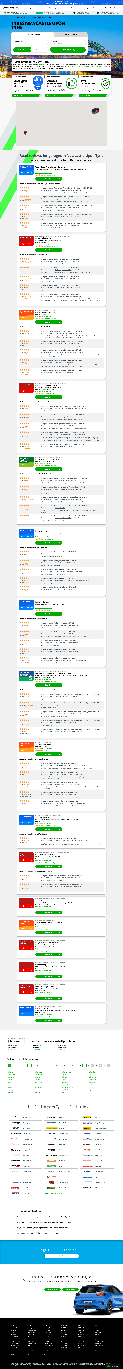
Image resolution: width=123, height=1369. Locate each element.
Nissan (26, 352)
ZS (26, 879)
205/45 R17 (64, 1337)
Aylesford (11, 1092)
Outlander (27, 448)
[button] (101, 8)
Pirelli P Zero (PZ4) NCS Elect (63, 774)
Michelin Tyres (48, 1326)
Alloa (10, 1079)
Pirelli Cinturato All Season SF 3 (64, 434)
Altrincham (93, 1079)
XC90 (26, 427)
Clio (26, 644)
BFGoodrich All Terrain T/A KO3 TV (65, 408)
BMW (26, 190)
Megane (27, 842)
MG (26, 878)
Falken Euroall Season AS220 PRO (65, 714)
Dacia (26, 408)
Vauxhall (27, 372)
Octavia (27, 218)
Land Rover (28, 803)
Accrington (92, 1074)
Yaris (26, 436)
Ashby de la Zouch (68, 1087)
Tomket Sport (59, 417)
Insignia (27, 786)
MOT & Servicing (83, 8)
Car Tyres (13, 1326)
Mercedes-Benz (29, 261)
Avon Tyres (30, 1328)
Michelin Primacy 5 (61, 480)
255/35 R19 (64, 1334)
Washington (89, 66)
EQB (26, 298)
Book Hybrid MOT (15, 1339)
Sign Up (61, 1256)
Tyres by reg (98, 1334)
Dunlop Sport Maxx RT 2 (62, 886)
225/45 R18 (64, 1339)
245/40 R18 (64, 1350)
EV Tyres (13, 1332)
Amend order (98, 1328)
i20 (26, 491)
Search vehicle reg (33, 34)
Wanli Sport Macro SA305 (63, 518)
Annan (10, 1085)
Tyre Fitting (69, 8)
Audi (26, 225)
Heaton (76, 66)
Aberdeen (38, 1072)
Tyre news (97, 1339)
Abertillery (92, 1072)
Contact (109, 8)
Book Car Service (15, 1341)
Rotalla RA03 (59, 446)
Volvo (26, 426)
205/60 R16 (81, 1343)
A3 (26, 227)
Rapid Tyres (47, 1334)
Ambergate (39, 1082)
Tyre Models (58, 8)
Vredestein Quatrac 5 (61, 333)
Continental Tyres (32, 1334)
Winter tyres (98, 1343)
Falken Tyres (31, 1341)
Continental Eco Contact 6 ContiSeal (66, 840)
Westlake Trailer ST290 (62, 784)
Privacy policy (43, 1354)
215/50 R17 (81, 1345)
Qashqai (27, 582)
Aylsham (38, 1092)
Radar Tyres (48, 1332)
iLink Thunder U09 (60, 722)
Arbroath (65, 1085)
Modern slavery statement (53, 1354)
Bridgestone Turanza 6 (62, 199)
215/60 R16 (81, 1350)
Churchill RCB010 (60, 794)
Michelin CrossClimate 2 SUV (64, 426)
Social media (98, 1348)
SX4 (26, 591)
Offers (94, 8)
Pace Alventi (58, 362)
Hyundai (27, 489)
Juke (26, 519)
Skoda (26, 216)
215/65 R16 (81, 1339)
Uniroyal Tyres (48, 1343)
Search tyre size (71, 34)
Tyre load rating (99, 1337)
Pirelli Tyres (47, 1330)
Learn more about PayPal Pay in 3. (27, 1365)
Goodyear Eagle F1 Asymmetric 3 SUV (66, 580)
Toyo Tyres (47, 1341)
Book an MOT (52, 1290)
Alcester (65, 1077)
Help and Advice (99, 1322)
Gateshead (69, 66)
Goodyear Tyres (32, 1343)
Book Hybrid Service (16, 1345)
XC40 (26, 715)
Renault (27, 643)
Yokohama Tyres (49, 1348)
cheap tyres (40, 65)
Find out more (51, 95)
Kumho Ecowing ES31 (61, 207)
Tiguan (27, 662)
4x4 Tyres (13, 1330)
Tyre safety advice (99, 1350)
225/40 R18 (64, 1326)
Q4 (26, 364)
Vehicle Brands (45, 8)
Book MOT (13, 1334)
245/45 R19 (81, 1341)
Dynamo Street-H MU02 (62, 563)
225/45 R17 (64, 1330)
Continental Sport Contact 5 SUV (65, 660)
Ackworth (11, 1077)
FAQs (96, 1326)
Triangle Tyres (48, 1350)
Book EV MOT (14, 1337)
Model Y (27, 776)
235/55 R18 (81, 1328)
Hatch (26, 564)
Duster (27, 410)
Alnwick (37, 1079)
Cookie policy (35, 1354)
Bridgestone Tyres (32, 1332)
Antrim (37, 1085)
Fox (26, 209)
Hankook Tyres (31, 1345)
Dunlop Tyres (31, 1337)
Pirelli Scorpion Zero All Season (64, 803)
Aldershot (92, 1077)
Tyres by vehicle (99, 1332)
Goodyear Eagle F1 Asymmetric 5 (65, 765)
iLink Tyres (30, 1348)
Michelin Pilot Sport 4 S (62, 261)
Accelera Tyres (31, 1326)
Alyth (10, 1082)
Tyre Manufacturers (33, 1322)
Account (114, 8)
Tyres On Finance (15, 1348)
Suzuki (26, 589)
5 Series (27, 271)
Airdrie (37, 1077)
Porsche (27, 765)
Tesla (26, 774)
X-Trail (26, 354)
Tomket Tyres (48, 1339)
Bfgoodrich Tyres (32, 1330)
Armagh (11, 1087)
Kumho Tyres (31, 1350)
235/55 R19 (64, 1348)
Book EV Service (15, 1343)
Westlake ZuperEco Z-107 (62, 878)
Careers (74, 1354)
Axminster (65, 1090)
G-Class (27, 707)
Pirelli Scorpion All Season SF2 (64, 352)
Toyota (26, 434)
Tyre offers (97, 1330)
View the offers (18, 95)
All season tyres (99, 1341)
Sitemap (62, 1354)
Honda (26, 480)
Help (105, 8)
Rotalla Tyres (48, 1337)
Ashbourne (39, 1087)
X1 (26, 556)
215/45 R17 (81, 1332)
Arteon (27, 200)
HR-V (26, 482)
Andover (92, 1082)
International (68, 1354)
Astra (26, 374)
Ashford (92, 1087)
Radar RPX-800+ (60, 508)
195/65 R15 (81, 1330)
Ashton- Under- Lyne (42, 1090)
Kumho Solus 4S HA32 (62, 696)
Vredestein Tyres (49, 1345)
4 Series (27, 192)
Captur (27, 698)
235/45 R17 (81, 1348)
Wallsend (82, 66)
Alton (64, 1079)
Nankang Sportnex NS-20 (63, 270)
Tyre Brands (33, 8)
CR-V (26, 509)
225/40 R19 (81, 1334)
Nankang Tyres (48, 1328)
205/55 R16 (64, 1328)
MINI (26, 563)
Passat (27, 888)
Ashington (11, 1090)
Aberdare (11, 1072)
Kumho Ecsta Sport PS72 (62, 190)
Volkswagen (28, 199)
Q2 (26, 573)
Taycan (27, 767)
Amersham (65, 1082)
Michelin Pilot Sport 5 (61, 225)
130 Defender (28, 805)
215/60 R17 (81, 1337)
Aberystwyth (12, 1074)
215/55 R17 (64, 1332)
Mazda (26, 722)
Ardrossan (92, 1085)
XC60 (26, 635)
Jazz (26, 627)
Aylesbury (92, 1090)
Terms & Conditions (27, 1354)
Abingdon (38, 1074)
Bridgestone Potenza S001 (63, 731)
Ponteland (99, 66)
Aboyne (64, 1074)
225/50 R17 (64, 1341)
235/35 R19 (64, 1345)
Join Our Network (15, 1350)
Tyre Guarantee (85, 95)
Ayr (63, 1092)
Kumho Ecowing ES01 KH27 (63, 625)
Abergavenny (66, 1072)
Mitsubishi (27, 446)
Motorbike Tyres (15, 1328)
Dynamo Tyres (31, 1339)
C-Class (27, 501)
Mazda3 (27, 724)
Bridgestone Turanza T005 (63, 296)
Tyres (23, 8)
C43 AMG (27, 263)
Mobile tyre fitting (99, 1345)
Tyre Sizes (64, 1322)
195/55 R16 (64, 1343)
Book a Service (70, 1290)
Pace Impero (59, 554)
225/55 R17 (81, 1326)
